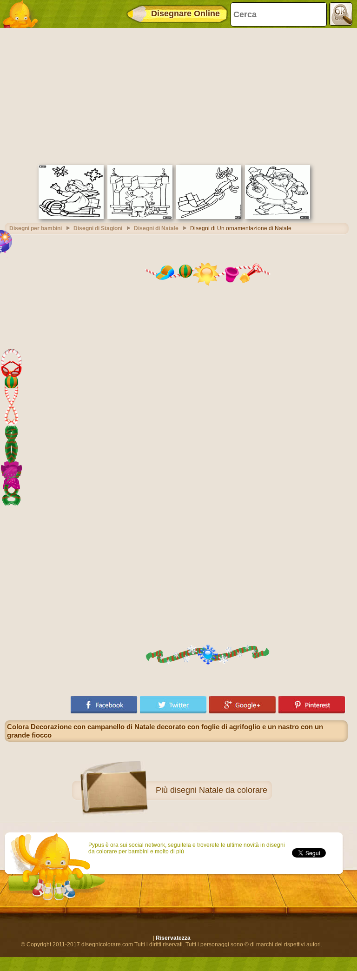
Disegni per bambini (35, 228)
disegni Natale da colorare (218, 790)
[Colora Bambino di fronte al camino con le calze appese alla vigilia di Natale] (139, 217)
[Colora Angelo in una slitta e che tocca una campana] (71, 217)
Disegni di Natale (156, 228)
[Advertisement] (176, 95)
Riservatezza (173, 938)
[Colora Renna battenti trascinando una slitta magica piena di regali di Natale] (208, 217)
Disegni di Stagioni (97, 228)
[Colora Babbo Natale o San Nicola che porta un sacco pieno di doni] (277, 217)
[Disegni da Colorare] (23, 14)
